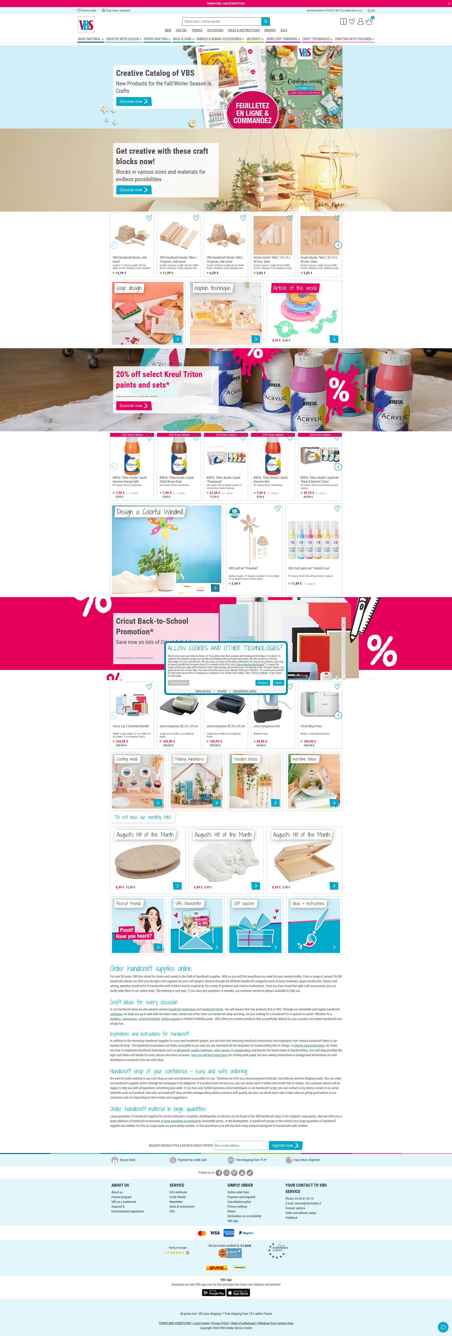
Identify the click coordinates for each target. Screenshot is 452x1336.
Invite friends (178, 1197)
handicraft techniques (182, 1009)
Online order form (238, 1192)
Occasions (215, 30)
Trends (197, 30)
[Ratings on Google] (177, 1250)
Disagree (263, 682)
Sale (283, 30)
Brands (270, 30)
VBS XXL (181, 30)
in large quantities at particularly (181, 1121)
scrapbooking (242, 1050)
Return (231, 1211)
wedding (115, 1019)
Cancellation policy (239, 1202)
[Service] (343, 21)
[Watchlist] (352, 21)
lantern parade (170, 1019)
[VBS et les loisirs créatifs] (86, 24)
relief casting (222, 1050)
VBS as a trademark (123, 1202)
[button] (114, 245)
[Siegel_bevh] (230, 1253)
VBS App (232, 1221)
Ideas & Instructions (244, 30)
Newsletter (176, 1202)
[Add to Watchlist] (149, 218)
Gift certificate (178, 1192)
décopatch (183, 1050)
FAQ (172, 1211)
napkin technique (202, 1050)
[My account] (360, 21)
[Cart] (369, 21)
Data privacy (203, 691)
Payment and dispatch (241, 1197)
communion (129, 1019)
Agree (278, 682)
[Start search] (265, 21)
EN (373, 10)
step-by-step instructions (309, 1045)
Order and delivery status (301, 1213)
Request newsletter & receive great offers (181, 1145)
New (168, 30)
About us (117, 1192)
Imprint (222, 691)
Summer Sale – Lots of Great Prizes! (226, 3)
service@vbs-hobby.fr (308, 1203)
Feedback (292, 1218)
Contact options (295, 1208)
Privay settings (178, 682)
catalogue (116, 1014)
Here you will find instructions (209, 1055)
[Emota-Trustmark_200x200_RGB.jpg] (278, 1250)
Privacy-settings (237, 1206)
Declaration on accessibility (244, 1216)
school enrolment (149, 1019)
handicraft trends (212, 1009)
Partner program (121, 1197)
